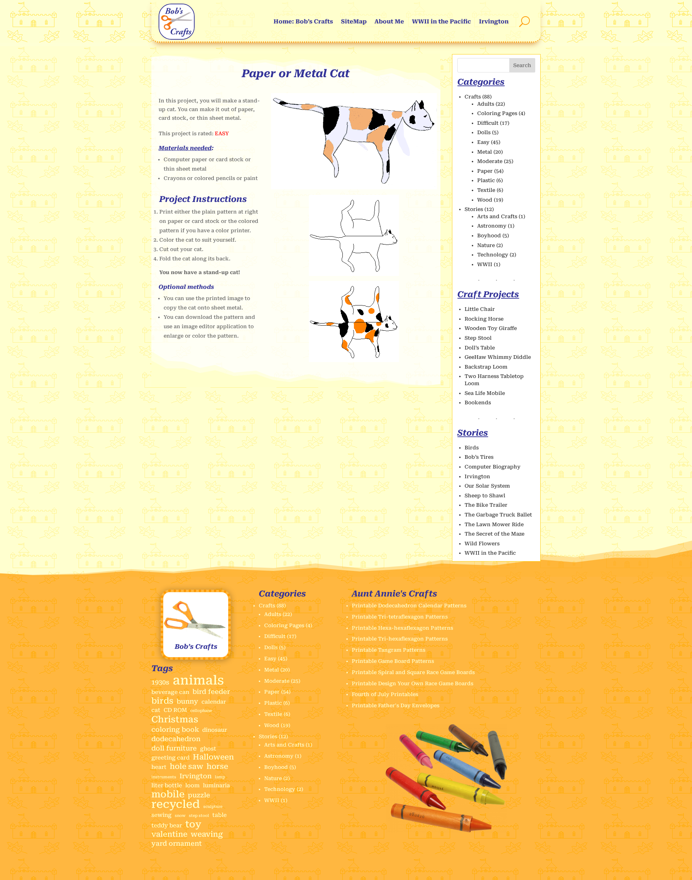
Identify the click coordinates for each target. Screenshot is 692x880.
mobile (168, 794)
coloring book (175, 729)
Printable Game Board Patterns (393, 661)
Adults (485, 104)
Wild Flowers (482, 543)
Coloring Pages (497, 113)
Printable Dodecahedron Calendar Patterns (409, 605)
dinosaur (214, 730)
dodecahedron (175, 739)
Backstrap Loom (486, 367)
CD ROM (175, 710)
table (219, 815)
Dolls (484, 132)
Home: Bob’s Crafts (303, 21)
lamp (220, 777)
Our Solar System (487, 486)
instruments (163, 777)
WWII (484, 264)
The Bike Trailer (486, 505)
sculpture (212, 806)
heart (159, 767)
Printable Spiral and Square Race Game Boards (413, 672)
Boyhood (489, 235)
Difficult (487, 123)
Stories (474, 209)
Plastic (486, 180)
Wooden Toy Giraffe (491, 328)
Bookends (478, 402)
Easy (483, 142)
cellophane (201, 710)
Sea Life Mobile (485, 393)
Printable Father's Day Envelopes (395, 705)
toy (193, 824)
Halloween (213, 757)
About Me (389, 21)
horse (217, 766)
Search (522, 65)
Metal (484, 152)
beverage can (170, 692)
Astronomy (491, 226)
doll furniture (174, 748)
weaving (207, 834)
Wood (484, 200)
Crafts (473, 97)
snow (180, 815)
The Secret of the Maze (494, 534)
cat (155, 710)
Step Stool (478, 338)
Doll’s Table (480, 348)
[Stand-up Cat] (354, 187)
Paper (485, 171)
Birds (472, 447)
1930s (160, 682)
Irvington (494, 21)
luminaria (216, 785)
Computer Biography (492, 467)
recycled (175, 804)
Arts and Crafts (497, 216)
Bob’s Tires (479, 457)
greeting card (170, 757)
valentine (169, 834)
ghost (208, 748)
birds (162, 701)
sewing (161, 815)
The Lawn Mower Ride (494, 524)
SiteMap (354, 21)
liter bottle (166, 785)
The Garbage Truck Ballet (498, 515)
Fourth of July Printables (385, 694)
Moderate (489, 161)
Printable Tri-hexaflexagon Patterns (400, 639)
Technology (492, 255)
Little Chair (480, 309)
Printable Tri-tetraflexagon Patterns (400, 617)
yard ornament (176, 843)
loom (192, 785)
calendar (213, 702)
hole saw (186, 766)
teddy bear (166, 825)
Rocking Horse (484, 319)
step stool (199, 815)
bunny (187, 701)
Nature (486, 245)
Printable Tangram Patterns (388, 650)
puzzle (199, 795)
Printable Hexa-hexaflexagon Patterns (402, 628)
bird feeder (211, 691)
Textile (486, 190)
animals (198, 680)
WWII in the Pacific (441, 21)
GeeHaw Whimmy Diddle (498, 357)
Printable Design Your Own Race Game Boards (412, 683)
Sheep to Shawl (485, 495)
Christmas (174, 719)
